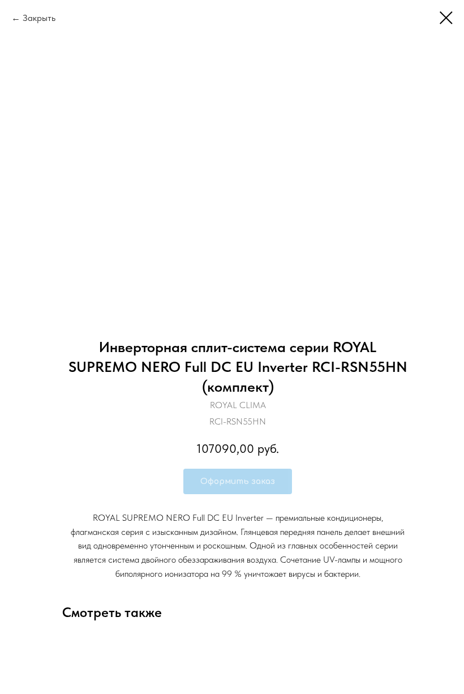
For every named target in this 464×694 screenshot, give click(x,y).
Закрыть (39, 17)
